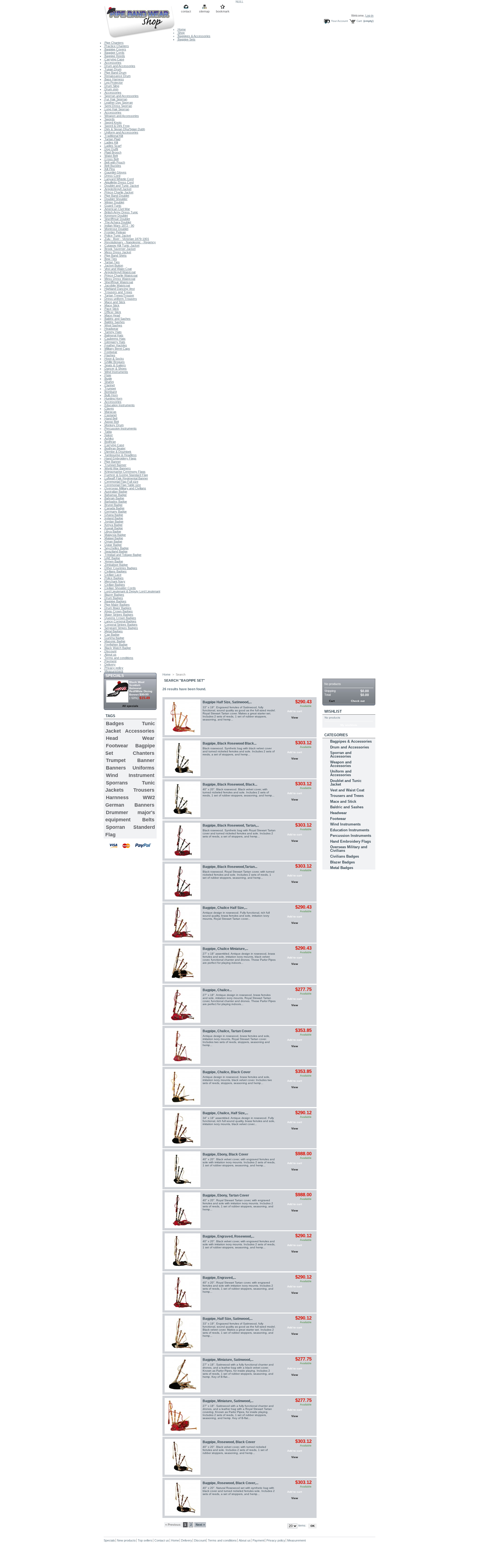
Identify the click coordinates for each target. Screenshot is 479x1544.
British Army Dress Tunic (121, 212)
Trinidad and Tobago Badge (122, 554)
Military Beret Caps (117, 348)
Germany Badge (115, 511)
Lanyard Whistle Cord (119, 179)
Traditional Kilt (113, 135)
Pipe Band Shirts (115, 255)
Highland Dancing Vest (119, 288)
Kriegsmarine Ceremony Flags (125, 471)
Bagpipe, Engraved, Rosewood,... (228, 1236)
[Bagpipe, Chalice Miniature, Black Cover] (182, 963)
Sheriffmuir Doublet (117, 219)
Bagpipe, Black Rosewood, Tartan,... (231, 825)
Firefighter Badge (116, 644)
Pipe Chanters (114, 42)
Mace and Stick (114, 302)
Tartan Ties (112, 262)
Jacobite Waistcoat (117, 285)
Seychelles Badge (116, 548)
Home (181, 29)
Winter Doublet (114, 202)
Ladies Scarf (112, 145)
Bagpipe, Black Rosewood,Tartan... (230, 867)
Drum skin (111, 89)
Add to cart (294, 711)
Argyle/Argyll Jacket (117, 189)
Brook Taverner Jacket (120, 248)
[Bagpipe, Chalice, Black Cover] (182, 1087)
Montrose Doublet (116, 229)
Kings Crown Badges (118, 611)
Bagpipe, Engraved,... (219, 1278)
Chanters (143, 753)
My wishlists (348, 725)
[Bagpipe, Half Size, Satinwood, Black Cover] (182, 1333)
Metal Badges (113, 631)
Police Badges (114, 578)
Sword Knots (113, 122)
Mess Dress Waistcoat (119, 278)
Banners (116, 768)
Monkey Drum (114, 425)
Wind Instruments (116, 372)
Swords (109, 119)
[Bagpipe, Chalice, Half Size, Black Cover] (182, 1128)
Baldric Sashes (114, 322)
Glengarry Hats (114, 342)
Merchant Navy (114, 581)
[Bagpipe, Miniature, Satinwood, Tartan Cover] (182, 1416)
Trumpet (110, 388)
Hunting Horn (113, 398)
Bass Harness (114, 79)
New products (126, 1540)
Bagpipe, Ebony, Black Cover (225, 1154)
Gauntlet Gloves (115, 172)
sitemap (204, 11)
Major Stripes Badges (118, 614)
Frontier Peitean (115, 232)
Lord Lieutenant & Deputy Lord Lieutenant (132, 591)
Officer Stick (112, 312)
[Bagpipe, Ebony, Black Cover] (182, 1169)
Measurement (113, 671)
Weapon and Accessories (121, 115)
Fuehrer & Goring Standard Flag (126, 475)
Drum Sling (111, 86)
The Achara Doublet (117, 222)
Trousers (143, 790)
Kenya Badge (113, 524)
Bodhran (110, 441)
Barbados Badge (115, 501)
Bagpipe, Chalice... (217, 990)
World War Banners (117, 468)
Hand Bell (110, 418)
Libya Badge (112, 531)
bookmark (223, 11)
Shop (181, 32)
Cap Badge (111, 634)
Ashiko (109, 438)
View (294, 717)
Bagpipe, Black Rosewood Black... (229, 743)
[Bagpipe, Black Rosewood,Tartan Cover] (182, 881)
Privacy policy (113, 667)
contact (186, 11)
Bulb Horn (111, 395)
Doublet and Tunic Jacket (121, 185)
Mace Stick (111, 305)
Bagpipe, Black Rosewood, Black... (230, 784)
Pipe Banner (112, 461)
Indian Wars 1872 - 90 (119, 225)
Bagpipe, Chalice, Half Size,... (225, 1113)
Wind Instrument (130, 775)
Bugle (108, 378)
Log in (369, 15)
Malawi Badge (113, 538)
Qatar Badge (113, 544)
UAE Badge (112, 558)
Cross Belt (111, 159)
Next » (200, 1524)
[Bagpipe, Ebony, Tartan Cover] (182, 1210)
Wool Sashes (113, 325)
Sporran (115, 827)
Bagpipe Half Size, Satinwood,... (227, 702)
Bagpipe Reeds (114, 56)
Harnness (117, 797)
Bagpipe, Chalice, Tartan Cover (227, 1031)
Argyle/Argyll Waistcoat (120, 272)
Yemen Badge (113, 561)
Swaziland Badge (116, 551)
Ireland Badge (113, 518)
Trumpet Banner (115, 465)
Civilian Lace (112, 574)
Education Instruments (119, 405)
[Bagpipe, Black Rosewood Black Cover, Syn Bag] (182, 758)
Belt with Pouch (114, 162)
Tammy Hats (113, 332)
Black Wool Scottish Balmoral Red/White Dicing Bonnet (140, 688)
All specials (130, 705)
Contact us (161, 1540)
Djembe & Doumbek (117, 451)
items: (302, 1525)
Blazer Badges (114, 594)
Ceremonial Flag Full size (121, 481)
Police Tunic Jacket (117, 235)
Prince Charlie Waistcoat (120, 275)
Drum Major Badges (117, 608)
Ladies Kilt (111, 142)
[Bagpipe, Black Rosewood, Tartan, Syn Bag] (182, 840)
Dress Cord (112, 175)
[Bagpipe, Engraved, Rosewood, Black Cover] (182, 1251)
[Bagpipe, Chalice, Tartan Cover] (182, 1046)
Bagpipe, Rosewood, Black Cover (229, 1442)
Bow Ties (110, 258)
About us (110, 654)
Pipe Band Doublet (116, 195)
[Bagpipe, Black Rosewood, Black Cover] (182, 799)
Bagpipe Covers (115, 49)
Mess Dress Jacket (117, 252)
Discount (110, 651)
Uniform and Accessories (121, 132)
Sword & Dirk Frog (116, 125)
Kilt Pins (109, 169)
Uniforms (143, 768)
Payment (110, 661)
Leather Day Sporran (118, 102)
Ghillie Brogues (114, 362)
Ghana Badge (113, 515)
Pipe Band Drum (115, 72)
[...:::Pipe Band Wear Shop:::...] (140, 21)
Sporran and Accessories (121, 96)
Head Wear (130, 738)
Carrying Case (114, 59)
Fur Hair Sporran (115, 99)
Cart (329, 676)
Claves (109, 408)
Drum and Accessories (119, 66)
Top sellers (145, 1540)
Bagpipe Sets (186, 39)
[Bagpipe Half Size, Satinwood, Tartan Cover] (182, 717)
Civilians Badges (115, 571)
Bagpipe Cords (114, 52)
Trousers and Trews (118, 292)
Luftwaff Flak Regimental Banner (126, 478)
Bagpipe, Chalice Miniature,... (225, 949)
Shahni (109, 382)
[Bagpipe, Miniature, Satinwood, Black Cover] (182, 1374)
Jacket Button (113, 265)
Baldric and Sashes (117, 318)
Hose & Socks (114, 358)
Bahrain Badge (114, 498)
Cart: (359, 20)
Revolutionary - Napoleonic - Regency (130, 242)
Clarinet (109, 385)
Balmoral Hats (113, 335)
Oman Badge (113, 541)
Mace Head (112, 315)
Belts (148, 819)
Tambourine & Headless (120, 455)
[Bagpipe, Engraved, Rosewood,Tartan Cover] (182, 1292)
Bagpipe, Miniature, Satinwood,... (228, 1360)
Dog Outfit (111, 149)
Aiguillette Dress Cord (119, 182)
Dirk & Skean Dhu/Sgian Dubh (124, 129)
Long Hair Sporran (116, 109)
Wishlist (333, 711)
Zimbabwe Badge (116, 564)
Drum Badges (113, 598)
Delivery (110, 664)
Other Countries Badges (120, 568)
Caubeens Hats (115, 338)
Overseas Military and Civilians (125, 488)
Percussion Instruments (120, 428)
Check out (358, 700)
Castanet (110, 415)
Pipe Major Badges (117, 604)
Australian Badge (115, 491)
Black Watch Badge (117, 648)
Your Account (339, 20)
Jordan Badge (113, 521)
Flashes (109, 355)
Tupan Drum (112, 69)
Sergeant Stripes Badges (121, 628)
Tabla (108, 431)
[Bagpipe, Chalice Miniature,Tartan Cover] (182, 1005)
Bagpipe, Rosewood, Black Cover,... (230, 1483)
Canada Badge (114, 508)
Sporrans (117, 783)
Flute (107, 375)
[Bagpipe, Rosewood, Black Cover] (182, 1457)
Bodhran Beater (115, 448)
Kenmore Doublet (116, 215)
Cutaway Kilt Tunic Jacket (121, 245)
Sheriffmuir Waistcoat (118, 282)
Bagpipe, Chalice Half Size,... (225, 908)
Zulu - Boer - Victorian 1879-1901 (126, 239)
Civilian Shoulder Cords (120, 588)
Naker (108, 435)
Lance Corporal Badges (120, 621)
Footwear (110, 352)
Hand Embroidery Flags (120, 458)
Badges (115, 723)
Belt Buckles (112, 165)
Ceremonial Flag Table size (122, 485)
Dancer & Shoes (115, 368)
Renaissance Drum (117, 76)
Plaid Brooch (112, 152)
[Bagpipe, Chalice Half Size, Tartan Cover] (182, 922)
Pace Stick (111, 308)
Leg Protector (113, 82)
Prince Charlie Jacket (118, 192)
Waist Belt (111, 155)
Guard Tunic (112, 205)
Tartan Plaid (112, 139)
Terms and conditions (118, 657)
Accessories (112, 62)
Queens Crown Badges (120, 618)
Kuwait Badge (113, 528)
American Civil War (117, 209)
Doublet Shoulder (116, 199)
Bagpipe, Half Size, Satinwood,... (228, 1319)
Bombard (110, 391)
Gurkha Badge (114, 638)
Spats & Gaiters (115, 365)
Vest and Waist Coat (118, 268)
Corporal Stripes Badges (120, 624)
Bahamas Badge (115, 495)
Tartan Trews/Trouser (119, 295)
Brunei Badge (113, 505)
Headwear (111, 328)
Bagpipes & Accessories (193, 36)
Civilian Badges (114, 584)
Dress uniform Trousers (120, 298)
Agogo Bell (111, 421)
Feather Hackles (115, 345)
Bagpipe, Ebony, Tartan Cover (226, 1195)
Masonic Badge (114, 641)
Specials (115, 676)
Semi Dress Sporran (118, 106)
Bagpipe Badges (115, 601)
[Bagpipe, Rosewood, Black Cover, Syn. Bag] (182, 1498)
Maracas (110, 411)
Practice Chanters (116, 46)
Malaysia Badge (115, 534)
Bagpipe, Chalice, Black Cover (227, 1072)
